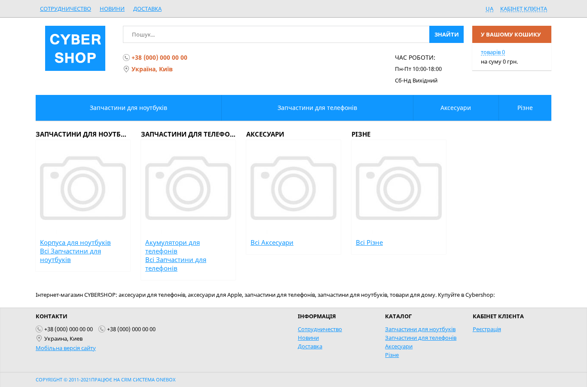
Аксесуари (399, 346)
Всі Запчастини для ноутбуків (70, 255)
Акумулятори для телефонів (172, 246)
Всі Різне (369, 242)
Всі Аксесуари (272, 242)
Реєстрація (487, 329)
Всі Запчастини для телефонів (175, 263)
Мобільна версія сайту (66, 348)
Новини (112, 8)
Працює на (106, 379)
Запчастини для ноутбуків (420, 329)
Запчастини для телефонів (420, 337)
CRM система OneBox (148, 379)
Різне (392, 355)
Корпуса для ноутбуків (75, 242)
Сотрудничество (65, 8)
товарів (493, 52)
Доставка (147, 8)
